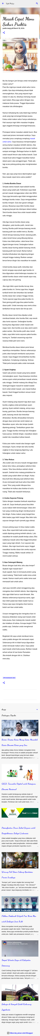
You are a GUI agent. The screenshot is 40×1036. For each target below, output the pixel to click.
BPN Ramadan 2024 (9, 677)
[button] (4, 32)
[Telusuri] (37, 3)
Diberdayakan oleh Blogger (21, 1033)
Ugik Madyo (10, 3)
